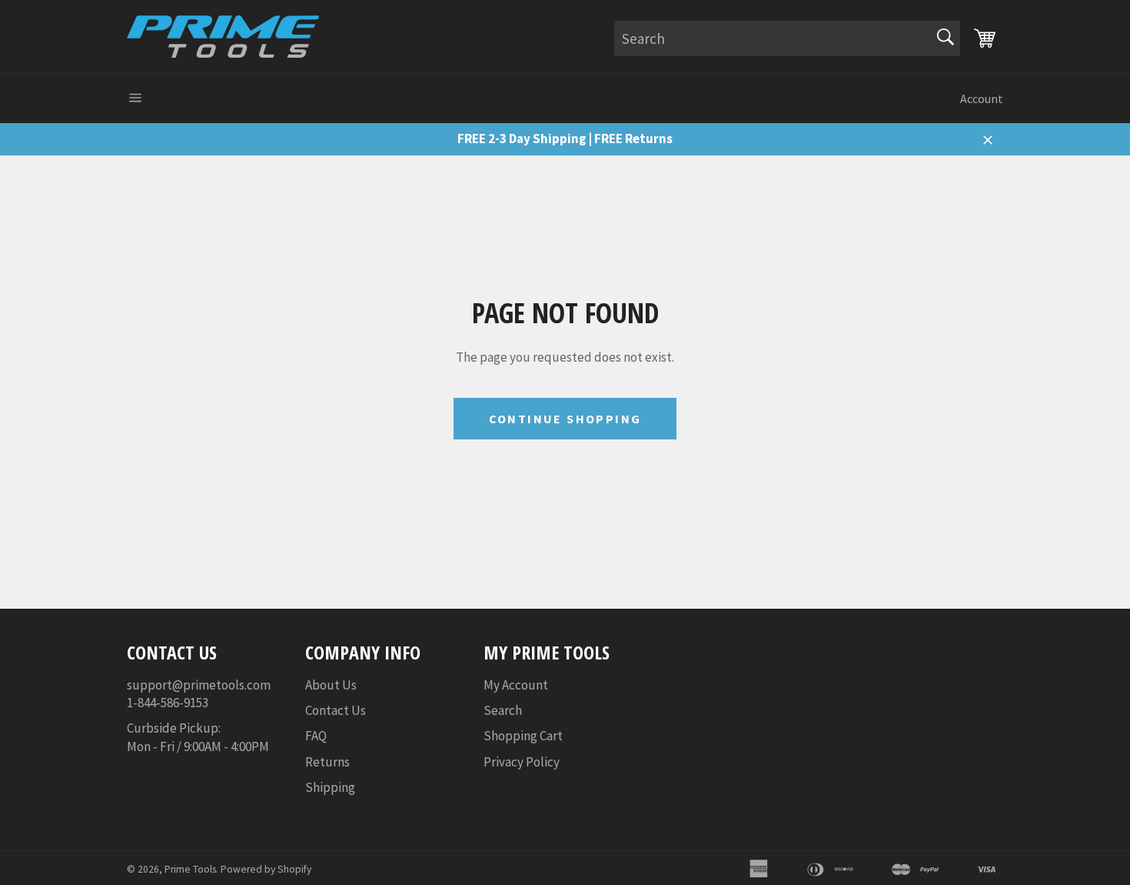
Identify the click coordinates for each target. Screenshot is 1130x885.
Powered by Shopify (266, 869)
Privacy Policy (522, 761)
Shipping (330, 787)
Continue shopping (565, 418)
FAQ (316, 735)
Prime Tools (190, 869)
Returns (327, 761)
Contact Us (335, 710)
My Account (516, 684)
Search (503, 710)
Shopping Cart (523, 735)
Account (981, 98)
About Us (331, 684)
